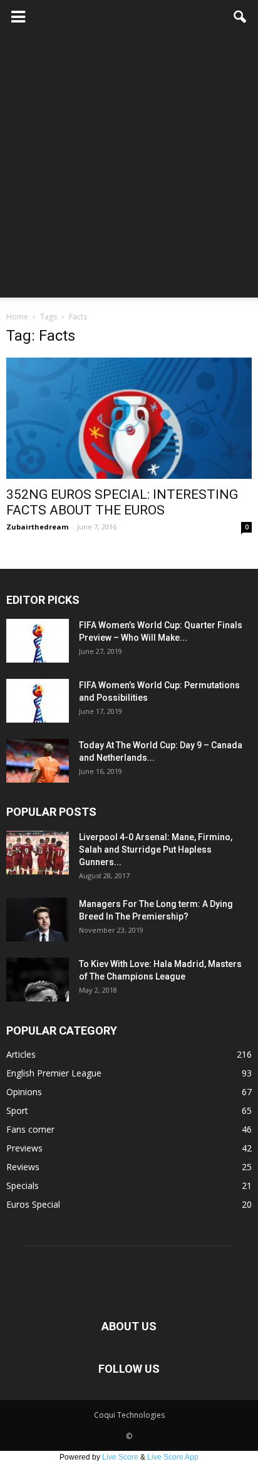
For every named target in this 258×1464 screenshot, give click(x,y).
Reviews (22, 1167)
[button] (240, 17)
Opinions (24, 1092)
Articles (21, 1054)
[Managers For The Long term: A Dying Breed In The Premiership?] (37, 919)
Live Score (120, 1457)
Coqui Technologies (129, 1415)
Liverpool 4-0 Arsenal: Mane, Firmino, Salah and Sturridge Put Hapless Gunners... (155, 849)
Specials (22, 1185)
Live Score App (173, 1457)
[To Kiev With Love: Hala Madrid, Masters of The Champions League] (37, 979)
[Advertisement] (129, 169)
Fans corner (30, 1129)
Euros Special (33, 1204)
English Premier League (53, 1073)
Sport (17, 1110)
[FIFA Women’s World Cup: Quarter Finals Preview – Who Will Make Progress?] (37, 641)
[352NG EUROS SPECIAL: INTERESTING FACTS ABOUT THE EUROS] (129, 418)
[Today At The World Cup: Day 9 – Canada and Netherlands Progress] (37, 761)
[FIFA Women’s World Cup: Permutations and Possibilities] (37, 701)
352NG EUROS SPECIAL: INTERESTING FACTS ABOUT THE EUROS (122, 502)
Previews (24, 1148)
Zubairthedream (37, 526)
